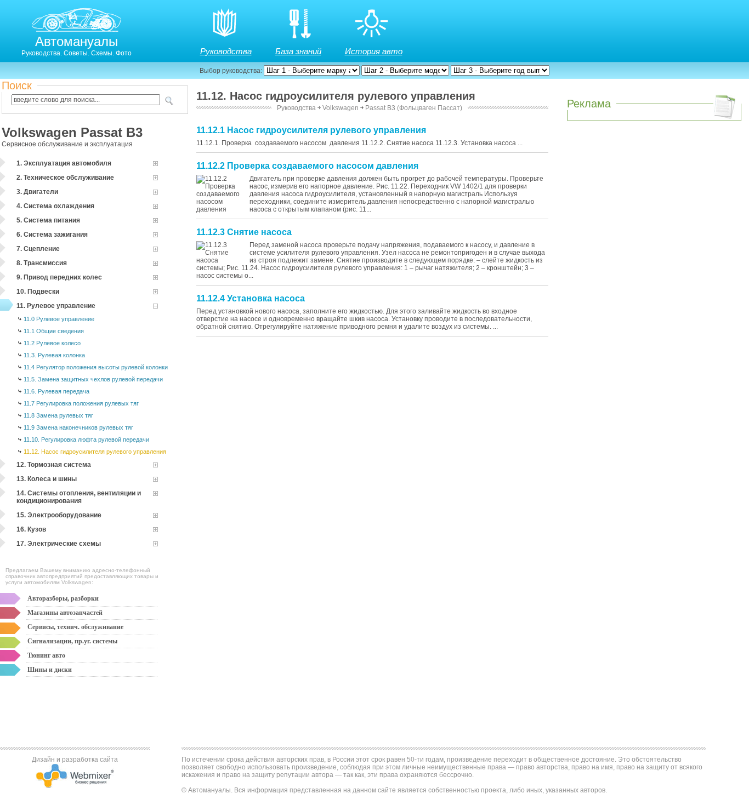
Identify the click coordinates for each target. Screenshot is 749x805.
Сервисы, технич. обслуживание (75, 627)
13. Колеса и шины (46, 479)
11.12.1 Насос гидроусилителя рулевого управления (311, 130)
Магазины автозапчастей (65, 612)
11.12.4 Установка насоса (250, 298)
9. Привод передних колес (59, 277)
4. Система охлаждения (55, 206)
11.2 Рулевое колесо (52, 343)
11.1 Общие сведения (54, 331)
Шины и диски (49, 669)
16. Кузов (31, 529)
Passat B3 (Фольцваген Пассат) (413, 108)
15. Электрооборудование (58, 515)
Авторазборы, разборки (63, 598)
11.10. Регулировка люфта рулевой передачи (86, 439)
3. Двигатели (37, 192)
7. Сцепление (38, 249)
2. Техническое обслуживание (65, 177)
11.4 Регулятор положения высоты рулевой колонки (96, 367)
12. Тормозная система (53, 465)
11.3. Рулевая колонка (54, 355)
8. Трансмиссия (41, 263)
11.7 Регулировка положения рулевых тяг (81, 403)
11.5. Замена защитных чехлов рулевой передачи (93, 379)
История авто (373, 51)
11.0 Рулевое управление (59, 319)
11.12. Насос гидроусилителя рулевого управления (95, 451)
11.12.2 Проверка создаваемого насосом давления (307, 165)
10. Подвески (37, 291)
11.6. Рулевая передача (56, 391)
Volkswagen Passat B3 (72, 132)
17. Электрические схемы (58, 543)
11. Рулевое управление (55, 306)
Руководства (226, 51)
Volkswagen (340, 108)
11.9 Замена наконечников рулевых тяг (78, 427)
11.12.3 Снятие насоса (244, 232)
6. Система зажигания (52, 234)
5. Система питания (48, 220)
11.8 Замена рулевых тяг (58, 415)
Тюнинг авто (46, 655)
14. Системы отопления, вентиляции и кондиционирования (78, 497)
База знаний (298, 51)
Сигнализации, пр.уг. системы (72, 641)
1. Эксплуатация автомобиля (63, 163)
